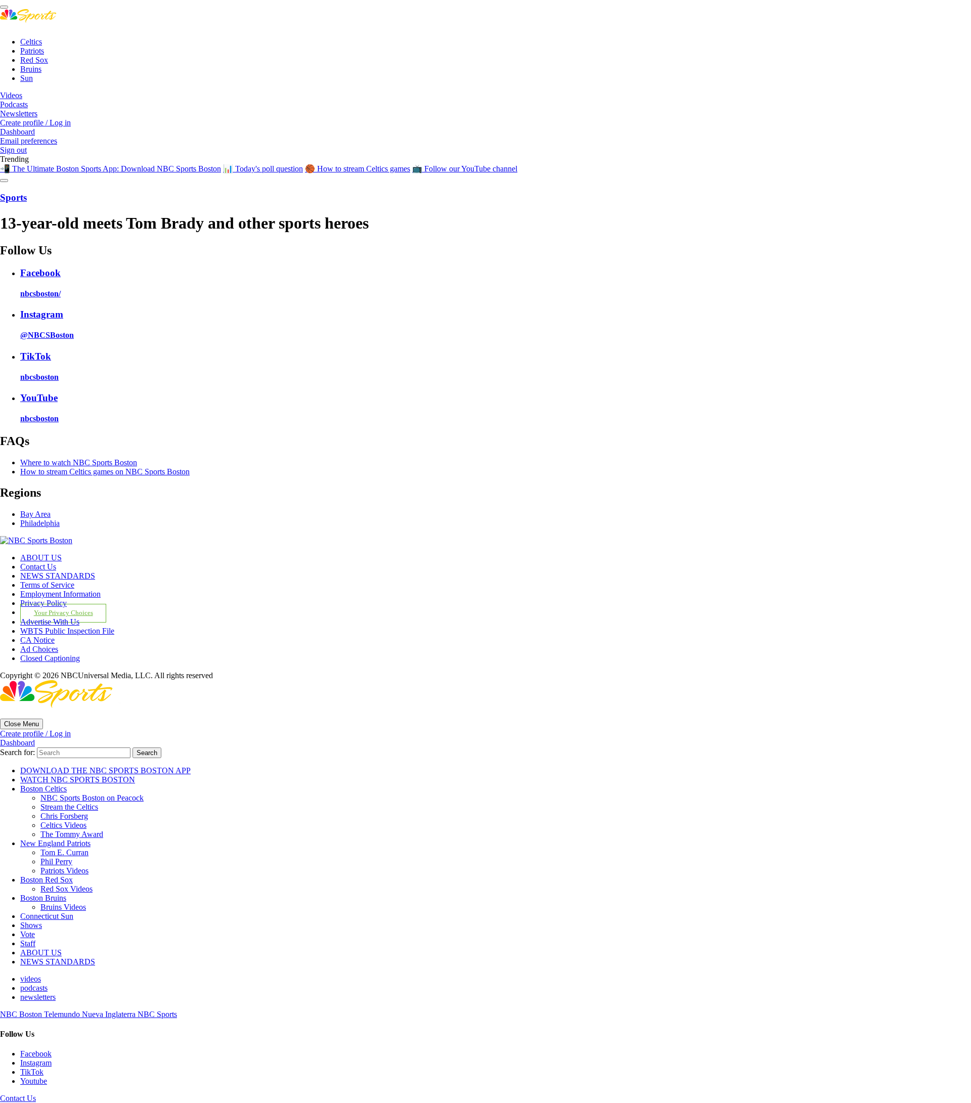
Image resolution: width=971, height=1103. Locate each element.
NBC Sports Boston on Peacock (92, 797)
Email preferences (28, 141)
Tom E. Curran (64, 852)
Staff (27, 943)
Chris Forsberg (64, 816)
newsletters (38, 997)
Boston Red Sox (46, 879)
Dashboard (17, 131)
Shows (31, 925)
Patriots (32, 51)
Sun (26, 78)
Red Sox (34, 60)
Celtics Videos (63, 825)
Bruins (30, 69)
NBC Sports (157, 1014)
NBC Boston (22, 1014)
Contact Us (38, 566)
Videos (11, 95)
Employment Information (60, 594)
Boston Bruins (43, 898)
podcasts (34, 988)
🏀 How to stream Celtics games (357, 168)
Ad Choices (39, 649)
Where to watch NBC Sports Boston (78, 462)
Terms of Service (47, 585)
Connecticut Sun (46, 916)
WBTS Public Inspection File (67, 631)
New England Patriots (55, 843)
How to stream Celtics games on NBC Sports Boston (105, 471)
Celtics (31, 41)
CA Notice (37, 640)
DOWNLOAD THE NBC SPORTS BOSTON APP (105, 770)
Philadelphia (40, 523)
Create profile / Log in (35, 122)
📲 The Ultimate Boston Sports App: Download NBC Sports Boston (110, 168)
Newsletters (18, 113)
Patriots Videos (64, 870)
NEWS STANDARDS (57, 575)
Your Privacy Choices (63, 612)
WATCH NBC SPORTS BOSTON (77, 779)
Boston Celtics (43, 788)
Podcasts (14, 104)
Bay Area (35, 514)
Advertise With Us (49, 621)
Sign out (13, 150)
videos (30, 979)
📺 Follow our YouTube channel (464, 168)
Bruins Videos (63, 907)
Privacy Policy (43, 603)
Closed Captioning (50, 658)
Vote (27, 934)
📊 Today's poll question (263, 168)
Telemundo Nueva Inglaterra (91, 1014)
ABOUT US (41, 557)
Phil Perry (56, 861)
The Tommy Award (71, 834)
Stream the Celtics (69, 807)
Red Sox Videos (66, 889)
